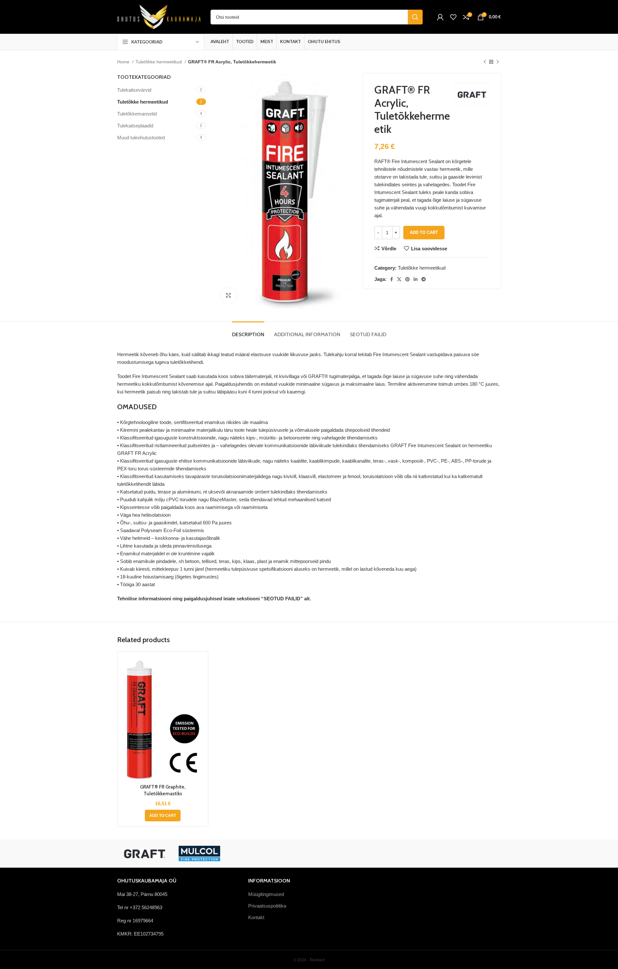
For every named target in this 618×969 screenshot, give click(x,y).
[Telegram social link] (423, 279)
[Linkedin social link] (415, 279)
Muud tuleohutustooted (141, 137)
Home (124, 61)
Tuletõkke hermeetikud (159, 61)
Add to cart (424, 232)
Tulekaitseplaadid (135, 125)
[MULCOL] (199, 853)
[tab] (248, 331)
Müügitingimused (266, 894)
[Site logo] (159, 16)
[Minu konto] (440, 17)
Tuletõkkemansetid (137, 113)
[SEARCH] (415, 17)
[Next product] (497, 62)
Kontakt (256, 917)
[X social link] (399, 279)
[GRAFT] (144, 853)
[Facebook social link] (391, 279)
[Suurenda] (228, 296)
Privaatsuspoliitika (267, 906)
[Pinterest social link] (407, 279)
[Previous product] (485, 62)
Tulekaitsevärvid (134, 90)
